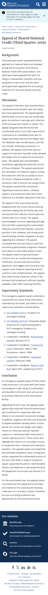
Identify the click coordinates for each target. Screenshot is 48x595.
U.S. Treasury (24, 577)
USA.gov (24, 573)
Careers (13, 542)
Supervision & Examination (25, 26)
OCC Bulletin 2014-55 (17, 321)
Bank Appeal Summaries (11, 32)
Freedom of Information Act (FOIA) (24, 580)
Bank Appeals (24, 29)
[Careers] (6, 544)
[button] (38, 4)
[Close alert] (44, 16)
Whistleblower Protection (32, 583)
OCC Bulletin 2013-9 (16, 312)
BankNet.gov (16, 522)
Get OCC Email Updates (24, 590)
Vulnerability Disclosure (19, 587)
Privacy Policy (13, 573)
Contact (35, 587)
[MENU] (44, 4)
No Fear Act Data (12, 583)
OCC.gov (13, 552)
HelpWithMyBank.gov (20, 532)
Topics (10, 26)
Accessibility (35, 573)
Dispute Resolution (9, 29)
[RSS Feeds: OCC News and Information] (34, 568)
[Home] (6, 534)
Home (4, 26)
